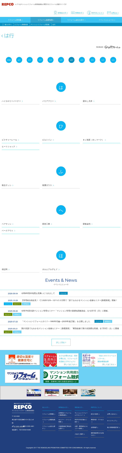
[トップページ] (8, 4)
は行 (71, 60)
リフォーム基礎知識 (21, 24)
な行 (61, 60)
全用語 (9, 60)
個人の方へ (8, 24)
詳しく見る (60, 342)
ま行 (81, 60)
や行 (92, 60)
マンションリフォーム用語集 (40, 24)
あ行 (19, 60)
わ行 (113, 60)
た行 (50, 60)
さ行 (40, 60)
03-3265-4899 (18, 426)
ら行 (102, 60)
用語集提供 (99, 47)
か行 (29, 60)
